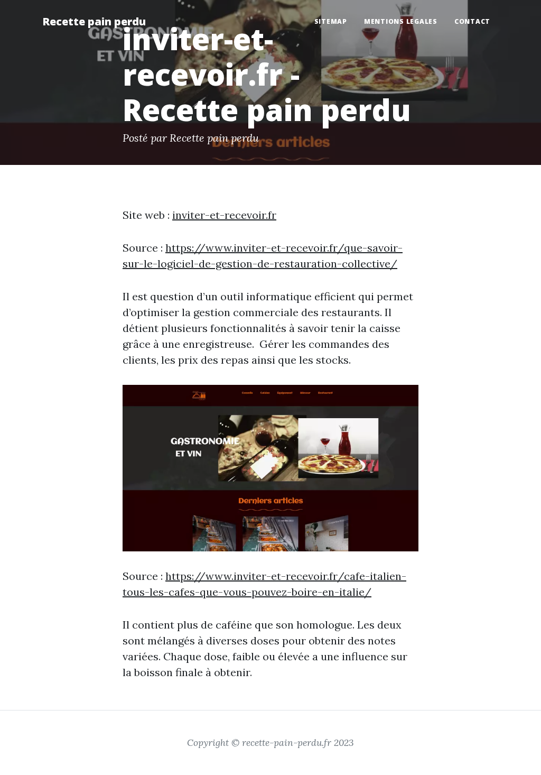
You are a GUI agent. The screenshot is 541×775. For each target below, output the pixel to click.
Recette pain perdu (94, 21)
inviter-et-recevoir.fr (224, 215)
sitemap (330, 21)
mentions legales (400, 21)
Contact (472, 21)
